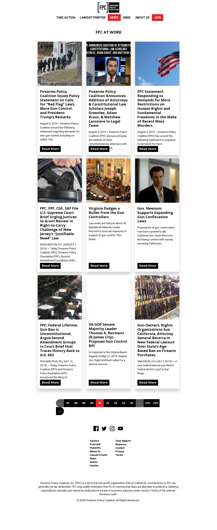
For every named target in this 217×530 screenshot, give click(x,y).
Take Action (65, 17)
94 (123, 403)
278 (147, 403)
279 (155, 403)
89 (83, 403)
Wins (126, 17)
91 (99, 403)
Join (157, 17)
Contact (119, 448)
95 (131, 403)
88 (76, 403)
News (114, 17)
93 (115, 403)
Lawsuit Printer (92, 17)
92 (107, 403)
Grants (93, 462)
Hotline (94, 465)
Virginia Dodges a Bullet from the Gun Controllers (106, 212)
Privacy (119, 451)
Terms (119, 455)
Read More (50, 149)
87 (68, 403)
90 (91, 403)
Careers (94, 440)
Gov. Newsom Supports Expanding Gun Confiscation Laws (155, 214)
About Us (142, 17)
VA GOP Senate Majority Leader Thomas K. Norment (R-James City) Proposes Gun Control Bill (108, 335)
